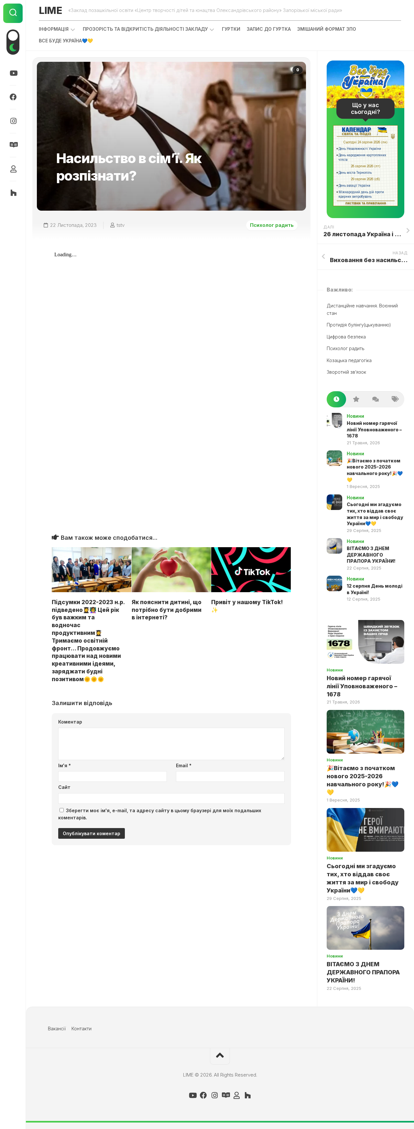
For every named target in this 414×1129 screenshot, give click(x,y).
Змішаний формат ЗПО (326, 29)
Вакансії (57, 1028)
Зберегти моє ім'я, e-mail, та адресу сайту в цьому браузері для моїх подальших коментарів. (159, 814)
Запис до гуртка (269, 29)
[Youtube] (12, 73)
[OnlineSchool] (12, 193)
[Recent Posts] (336, 399)
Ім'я (64, 765)
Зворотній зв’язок (346, 372)
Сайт (64, 787)
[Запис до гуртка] (12, 145)
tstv (121, 225)
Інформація (54, 29)
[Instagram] (12, 121)
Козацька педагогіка (349, 360)
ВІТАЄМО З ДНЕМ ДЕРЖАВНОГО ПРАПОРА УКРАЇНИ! (371, 555)
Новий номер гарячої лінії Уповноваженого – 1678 (374, 429)
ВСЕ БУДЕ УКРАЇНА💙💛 (66, 40)
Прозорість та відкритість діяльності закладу (145, 29)
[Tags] (394, 399)
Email (183, 765)
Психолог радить (272, 225)
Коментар (70, 722)
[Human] (12, 169)
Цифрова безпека (346, 336)
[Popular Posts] (355, 399)
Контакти (81, 1028)
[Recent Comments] (375, 399)
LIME (50, 10)
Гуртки (231, 29)
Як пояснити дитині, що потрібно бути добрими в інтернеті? (167, 610)
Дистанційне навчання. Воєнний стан (362, 309)
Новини (355, 416)
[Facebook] (12, 97)
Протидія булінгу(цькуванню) (359, 324)
